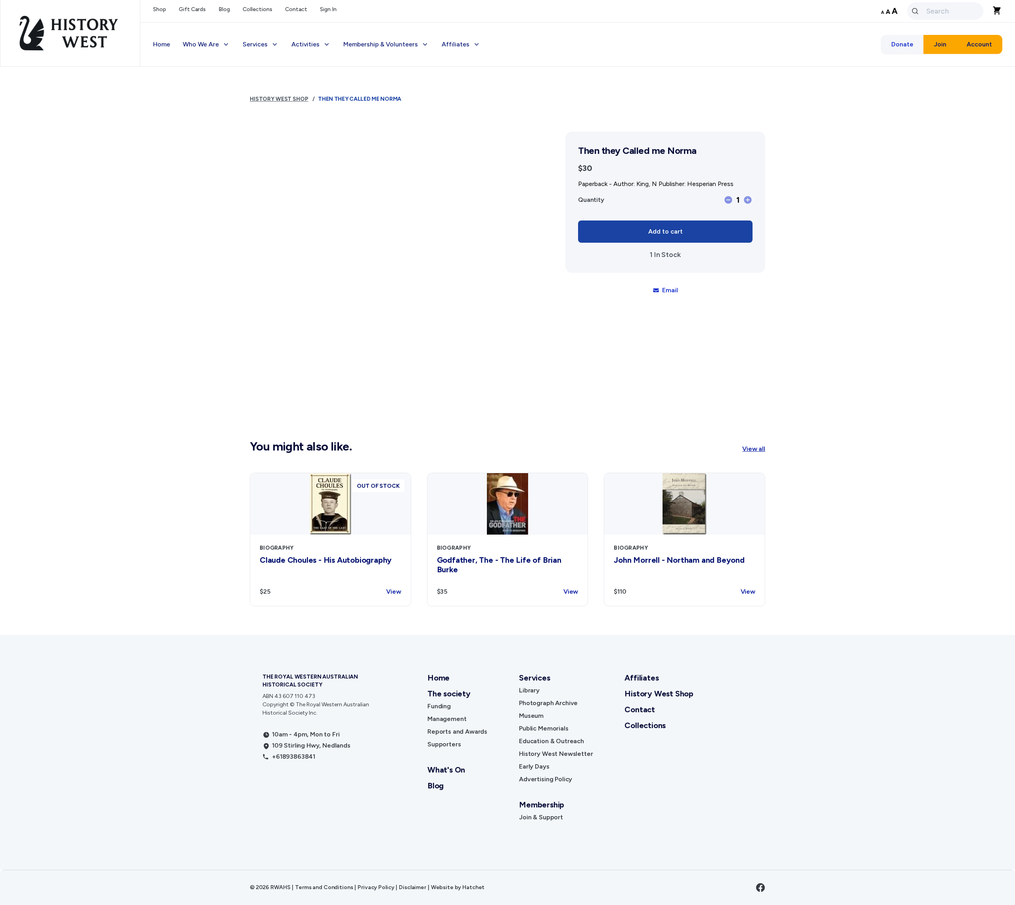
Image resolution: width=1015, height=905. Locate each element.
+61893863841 (293, 756)
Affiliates (641, 678)
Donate (902, 44)
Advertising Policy (545, 779)
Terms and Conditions (324, 887)
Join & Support (541, 817)
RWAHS (280, 887)
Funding (439, 706)
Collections (257, 9)
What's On (446, 770)
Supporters (444, 744)
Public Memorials (543, 728)
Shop (159, 9)
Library (529, 690)
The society (449, 693)
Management (446, 719)
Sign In (328, 9)
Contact (296, 9)
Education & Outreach (551, 741)
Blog (224, 9)
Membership (541, 804)
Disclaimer (412, 887)
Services (534, 678)
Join (940, 44)
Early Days (534, 766)
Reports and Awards (457, 731)
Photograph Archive (548, 703)
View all (753, 448)
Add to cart (665, 231)
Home (161, 44)
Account (979, 44)
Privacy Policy (376, 887)
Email (670, 290)
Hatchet (473, 887)
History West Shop (279, 99)
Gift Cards (192, 9)
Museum (531, 715)
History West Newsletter (556, 753)
